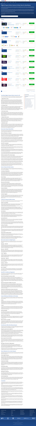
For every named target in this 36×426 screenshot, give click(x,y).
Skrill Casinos (31, 415)
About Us (23, 0)
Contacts (25, 0)
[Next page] (6, 91)
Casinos (4, 3)
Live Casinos (2, 411)
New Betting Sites (22, 411)
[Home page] (3, 0)
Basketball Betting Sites (22, 413)
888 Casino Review (9, 55)
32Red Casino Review (9, 78)
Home (2, 3)
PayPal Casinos (31, 414)
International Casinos (3, 410)
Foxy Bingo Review (9, 49)
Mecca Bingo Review (9, 31)
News (21, 0)
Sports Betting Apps (22, 412)
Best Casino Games (13, 410)
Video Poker (12, 415)
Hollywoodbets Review (9, 72)
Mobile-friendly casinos (3, 412)
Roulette (12, 413)
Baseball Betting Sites (22, 414)
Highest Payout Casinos (32, 411)
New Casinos (2, 413)
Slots (11, 414)
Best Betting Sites (22, 410)
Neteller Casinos (31, 413)
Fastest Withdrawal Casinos (32, 412)
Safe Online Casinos (3, 414)
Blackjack (12, 412)
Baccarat (12, 411)
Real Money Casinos (32, 410)
